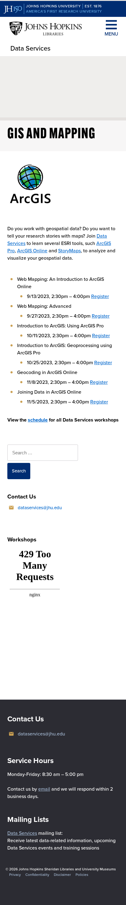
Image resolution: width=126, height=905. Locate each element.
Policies (82, 874)
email (44, 788)
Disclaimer (62, 874)
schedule (38, 419)
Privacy (15, 874)
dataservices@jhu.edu (40, 507)
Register (100, 296)
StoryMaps (69, 250)
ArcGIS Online (32, 250)
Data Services (30, 48)
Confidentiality (37, 874)
